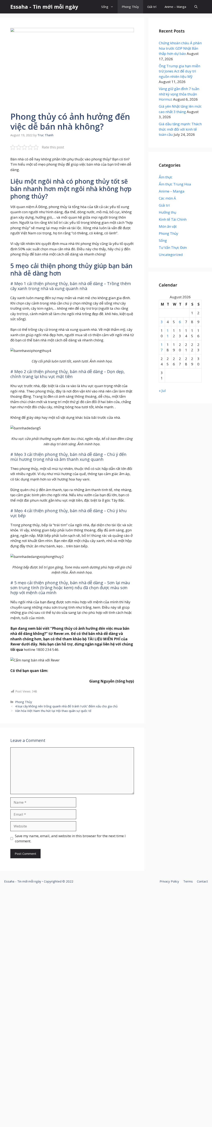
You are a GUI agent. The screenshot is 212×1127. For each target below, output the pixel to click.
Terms (188, 881)
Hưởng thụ (167, 212)
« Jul (162, 390)
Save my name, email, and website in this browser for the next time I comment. (70, 838)
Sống (104, 7)
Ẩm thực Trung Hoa (175, 184)
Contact (202, 881)
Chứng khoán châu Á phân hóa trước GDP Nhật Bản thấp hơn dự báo (180, 48)
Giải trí (151, 7)
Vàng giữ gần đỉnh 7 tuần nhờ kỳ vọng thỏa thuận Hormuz (179, 94)
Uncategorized (171, 254)
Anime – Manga (175, 7)
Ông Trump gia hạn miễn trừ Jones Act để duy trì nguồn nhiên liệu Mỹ (179, 71)
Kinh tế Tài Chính (173, 219)
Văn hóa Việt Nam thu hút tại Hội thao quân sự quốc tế (53, 711)
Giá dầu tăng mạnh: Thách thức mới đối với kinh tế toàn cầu (180, 129)
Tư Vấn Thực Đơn (173, 247)
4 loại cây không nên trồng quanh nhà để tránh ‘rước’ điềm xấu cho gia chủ (66, 706)
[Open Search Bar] (196, 6)
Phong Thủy (130, 7)
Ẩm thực (165, 177)
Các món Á (167, 198)
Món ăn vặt (168, 226)
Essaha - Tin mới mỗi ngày (44, 6)
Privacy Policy (169, 881)
